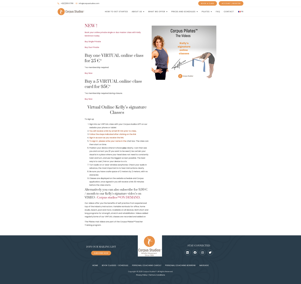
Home (95, 265)
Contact (229, 11)
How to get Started (116, 11)
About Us (137, 11)
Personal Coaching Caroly (146, 265)
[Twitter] (210, 252)
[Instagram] (202, 252)
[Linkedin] (187, 252)
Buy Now (88, 73)
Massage (204, 265)
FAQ (218, 11)
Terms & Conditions (157, 275)
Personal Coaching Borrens (180, 265)
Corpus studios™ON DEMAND (118, 198)
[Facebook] (195, 252)
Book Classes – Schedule (115, 265)
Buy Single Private (93, 41)
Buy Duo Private (92, 47)
